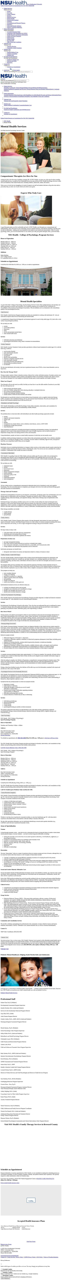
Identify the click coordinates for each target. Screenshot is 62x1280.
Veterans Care (4, 937)
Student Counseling (12, 53)
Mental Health (10, 18)
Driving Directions (5, 735)
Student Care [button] (7, 49)
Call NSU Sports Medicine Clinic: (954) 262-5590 (13, 747)
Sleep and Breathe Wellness (14, 26)
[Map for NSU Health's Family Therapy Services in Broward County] (31, 1145)
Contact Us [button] (7, 64)
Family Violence (5, 517)
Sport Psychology (5, 715)
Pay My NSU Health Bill (27, 5)
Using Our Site (11, 1257)
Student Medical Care (12, 52)
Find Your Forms (31, 1241)
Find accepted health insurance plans (10, 1183)
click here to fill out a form (51, 738)
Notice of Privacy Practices (14, 36)
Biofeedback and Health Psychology (9, 403)
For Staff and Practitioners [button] (10, 56)
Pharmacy (9, 24)
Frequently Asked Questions (14, 48)
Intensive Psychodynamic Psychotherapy (11, 594)
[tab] (31, 770)
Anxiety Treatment (5, 344)
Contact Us (3, 1257)
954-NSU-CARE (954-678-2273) (45, 1178)
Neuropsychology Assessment (8, 623)
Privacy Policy (19, 1257)
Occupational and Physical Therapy (16, 23)
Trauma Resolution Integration (8, 792)
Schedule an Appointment (13, 67)
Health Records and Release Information (17, 34)
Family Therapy (11, 14)
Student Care (10, 55)
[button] (12, 70)
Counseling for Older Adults (7, 453)
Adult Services (4, 312)
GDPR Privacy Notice (30, 1257)
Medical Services (11, 17)
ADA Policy (39, 1257)
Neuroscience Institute (12, 20)
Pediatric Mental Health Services (9, 993)
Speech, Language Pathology (14, 27)
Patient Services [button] (8, 8)
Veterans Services (11, 46)
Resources (9, 62)
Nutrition (9, 21)
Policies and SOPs (11, 61)
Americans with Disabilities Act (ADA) (17, 33)
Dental (8, 11)
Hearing (9, 15)
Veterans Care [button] (7, 43)
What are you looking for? (11, 71)
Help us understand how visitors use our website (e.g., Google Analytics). (19, 1273)
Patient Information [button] (9, 29)
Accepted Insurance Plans (13, 31)
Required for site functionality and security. (12, 1270)
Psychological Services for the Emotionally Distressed (14, 671)
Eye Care (9, 12)
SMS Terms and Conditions (14, 42)
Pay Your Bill (10, 40)
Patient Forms (10, 37)
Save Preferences (5, 1278)
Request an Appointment (14, 5)
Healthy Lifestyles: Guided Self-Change (10, 554)
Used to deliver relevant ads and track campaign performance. (16, 1276)
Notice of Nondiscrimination (51, 1257)
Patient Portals (4, 5)
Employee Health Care (13, 59)
